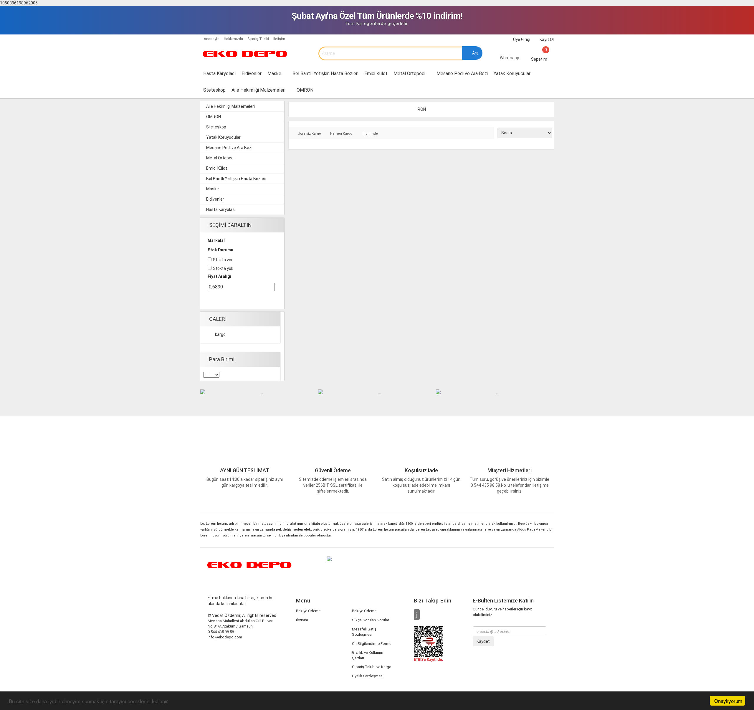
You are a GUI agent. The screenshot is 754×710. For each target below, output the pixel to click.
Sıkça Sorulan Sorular (370, 620)
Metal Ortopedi (409, 73)
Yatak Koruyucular (512, 73)
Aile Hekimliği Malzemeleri (259, 90)
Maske (274, 73)
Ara (475, 53)
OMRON (306, 90)
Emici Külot (376, 73)
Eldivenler (252, 73)
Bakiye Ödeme (308, 611)
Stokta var (223, 259)
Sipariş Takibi (258, 39)
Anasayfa (211, 39)
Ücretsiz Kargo (309, 134)
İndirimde (370, 134)
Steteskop (214, 90)
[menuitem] (277, 73)
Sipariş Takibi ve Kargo (371, 667)
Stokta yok (223, 268)
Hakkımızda (233, 39)
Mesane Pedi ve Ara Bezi (462, 73)
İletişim (279, 39)
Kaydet (483, 641)
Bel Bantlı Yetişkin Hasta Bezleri (325, 73)
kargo (220, 334)
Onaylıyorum (728, 700)
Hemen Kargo (341, 134)
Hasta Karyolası (219, 73)
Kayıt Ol (546, 39)
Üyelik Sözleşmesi (367, 676)
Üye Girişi (521, 39)
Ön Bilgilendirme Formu (371, 643)
